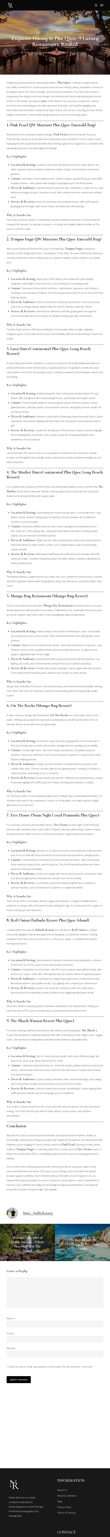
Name (11, 1318)
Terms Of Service (66, 1512)
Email (10, 1333)
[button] (101, 5)
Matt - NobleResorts (35, 52)
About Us (62, 1490)
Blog (59, 1501)
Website (11, 1348)
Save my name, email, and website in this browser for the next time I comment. (51, 1366)
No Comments (78, 52)
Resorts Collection (66, 1495)
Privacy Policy (64, 1507)
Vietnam (55, 30)
